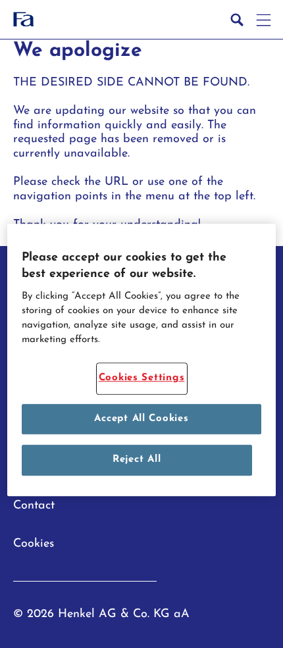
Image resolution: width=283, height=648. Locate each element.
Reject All (137, 459)
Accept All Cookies (141, 419)
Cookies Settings (142, 378)
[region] (141, 360)
